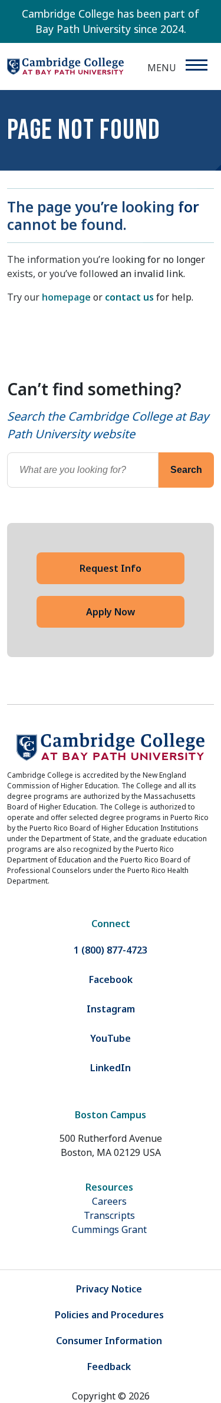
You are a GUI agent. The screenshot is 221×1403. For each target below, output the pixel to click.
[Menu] (196, 65)
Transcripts (109, 1215)
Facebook (111, 979)
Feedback (109, 1366)
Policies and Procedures (109, 1314)
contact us (129, 297)
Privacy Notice (109, 1288)
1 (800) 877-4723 (110, 950)
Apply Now (110, 611)
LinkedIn (110, 1067)
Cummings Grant (109, 1229)
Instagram (111, 1008)
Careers (109, 1201)
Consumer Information (109, 1340)
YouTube (110, 1038)
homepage (66, 297)
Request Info (110, 568)
